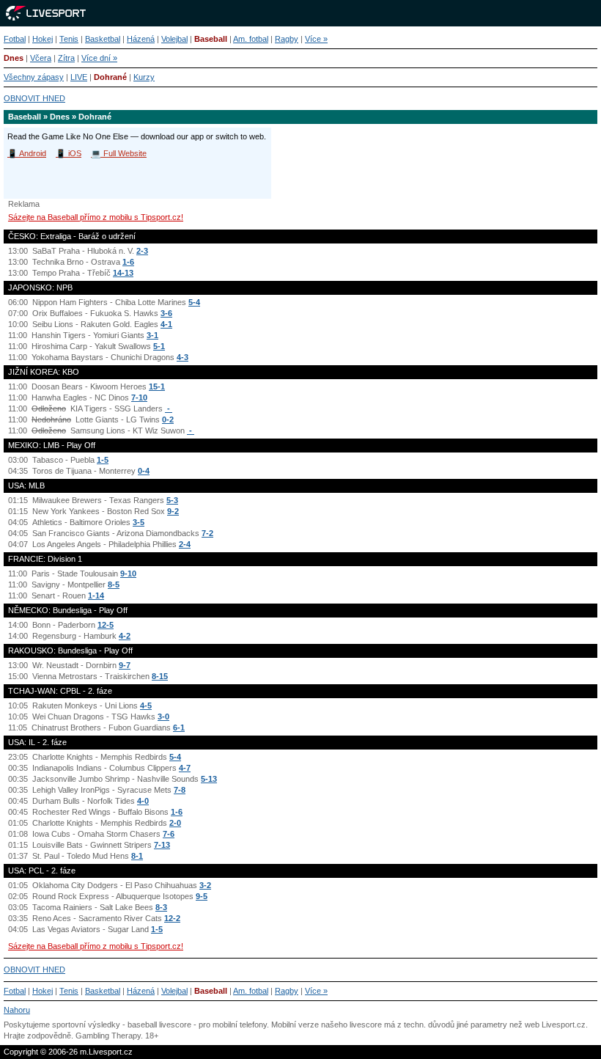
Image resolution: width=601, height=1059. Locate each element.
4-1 (166, 324)
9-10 (128, 573)
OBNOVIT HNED (34, 98)
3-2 (205, 885)
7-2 (207, 533)
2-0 (175, 822)
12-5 (105, 624)
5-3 (172, 500)
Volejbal (174, 38)
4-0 (143, 800)
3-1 (152, 335)
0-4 (144, 470)
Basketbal (102, 38)
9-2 (173, 511)
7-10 (139, 397)
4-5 (146, 705)
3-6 (166, 313)
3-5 (138, 522)
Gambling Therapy (108, 1035)
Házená (141, 38)
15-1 (157, 386)
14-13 (123, 272)
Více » (316, 38)
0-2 (168, 419)
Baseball (210, 38)
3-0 (163, 716)
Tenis (68, 38)
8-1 (137, 855)
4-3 (182, 357)
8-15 (160, 676)
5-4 (194, 302)
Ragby (286, 38)
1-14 (96, 595)
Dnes (13, 58)
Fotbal (15, 38)
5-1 (159, 346)
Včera (40, 58)
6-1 (179, 727)
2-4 (185, 544)
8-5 (113, 584)
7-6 (168, 833)
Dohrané (110, 77)
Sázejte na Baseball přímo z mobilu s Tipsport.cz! (95, 217)
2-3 (142, 250)
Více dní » (99, 58)
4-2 (124, 635)
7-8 (179, 789)
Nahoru (17, 1009)
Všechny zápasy (34, 77)
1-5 (102, 459)
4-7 (185, 767)
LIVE (78, 77)
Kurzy (144, 77)
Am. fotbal (250, 38)
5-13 (209, 778)
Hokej (42, 38)
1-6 (128, 261)
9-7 (124, 665)
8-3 (161, 907)
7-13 (162, 844)
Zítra (66, 58)
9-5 (201, 896)
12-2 (172, 918)
